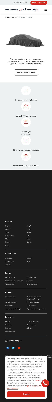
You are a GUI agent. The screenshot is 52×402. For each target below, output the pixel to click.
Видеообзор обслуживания (36, 309)
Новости (8, 328)
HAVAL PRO (9, 236)
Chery (7, 239)
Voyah (29, 229)
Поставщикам (10, 331)
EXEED (7, 229)
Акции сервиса (10, 297)
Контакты (8, 325)
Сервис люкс (31, 306)
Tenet (28, 239)
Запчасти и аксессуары (13, 309)
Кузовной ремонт (33, 302)
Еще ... (7, 245)
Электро (8, 265)
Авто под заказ (32, 284)
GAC (28, 236)
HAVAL (29, 232)
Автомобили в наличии (26, 72)
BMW (29, 226)
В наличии (8, 258)
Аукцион (30, 281)
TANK (7, 232)
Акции (7, 322)
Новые (29, 258)
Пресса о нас (31, 325)
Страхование (31, 277)
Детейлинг (9, 306)
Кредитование (10, 277)
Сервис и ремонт (11, 302)
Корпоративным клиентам (14, 281)
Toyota (29, 242)
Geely (7, 226)
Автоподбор (9, 284)
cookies (37, 380)
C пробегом (9, 261)
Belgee (7, 242)
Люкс (28, 261)
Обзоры (29, 328)
